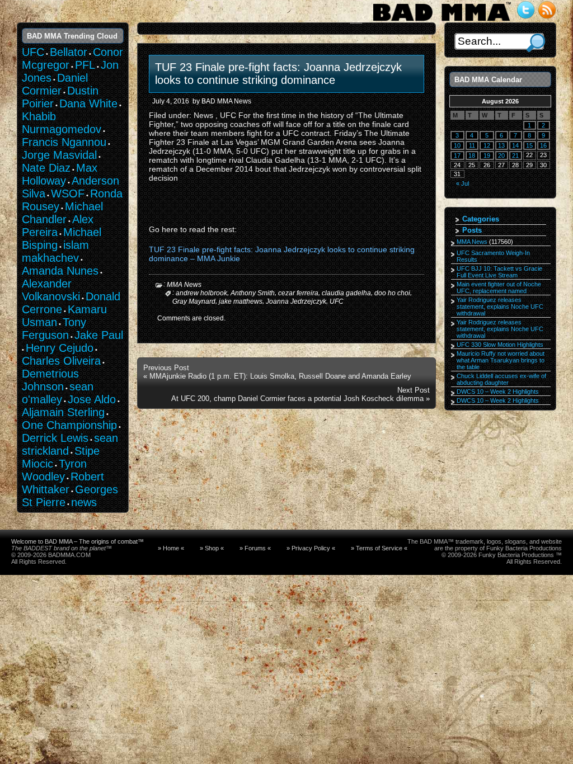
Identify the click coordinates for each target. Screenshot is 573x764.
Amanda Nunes (60, 271)
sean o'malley (57, 392)
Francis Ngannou (64, 142)
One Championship (69, 425)
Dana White (88, 103)
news (84, 502)
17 (457, 155)
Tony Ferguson (54, 328)
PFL (85, 65)
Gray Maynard (193, 301)
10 (457, 145)
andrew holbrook (201, 293)
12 (486, 145)
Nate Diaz (46, 168)
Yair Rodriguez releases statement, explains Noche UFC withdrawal (500, 306)
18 (471, 155)
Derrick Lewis (55, 438)
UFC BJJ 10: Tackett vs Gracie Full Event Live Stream (499, 272)
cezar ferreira (298, 293)
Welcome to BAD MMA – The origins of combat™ (77, 541)
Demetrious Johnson (50, 380)
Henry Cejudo (59, 348)
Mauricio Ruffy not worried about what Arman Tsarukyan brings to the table (500, 360)
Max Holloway (59, 174)
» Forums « (255, 548)
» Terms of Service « (379, 548)
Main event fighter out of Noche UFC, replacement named (499, 287)
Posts (472, 230)
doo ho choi (392, 293)
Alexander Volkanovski (51, 290)
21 (515, 155)
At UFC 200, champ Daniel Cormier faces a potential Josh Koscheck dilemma (297, 398)
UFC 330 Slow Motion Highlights (500, 344)
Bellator (68, 52)
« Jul (462, 183)
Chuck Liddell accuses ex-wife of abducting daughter (501, 379)
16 (543, 145)
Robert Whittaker (63, 483)
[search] (536, 43)
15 (529, 145)
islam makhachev (55, 251)
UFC (337, 301)
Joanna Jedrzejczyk (296, 301)
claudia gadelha (346, 293)
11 (472, 145)
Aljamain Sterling (63, 412)
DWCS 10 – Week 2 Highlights (498, 391)
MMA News (184, 285)
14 (515, 145)
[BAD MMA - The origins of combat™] (442, 21)
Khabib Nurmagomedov (61, 122)
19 (486, 155)
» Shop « (212, 548)
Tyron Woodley (54, 470)
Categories (480, 219)
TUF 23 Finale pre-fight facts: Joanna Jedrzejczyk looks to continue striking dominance (278, 73)
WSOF (67, 193)
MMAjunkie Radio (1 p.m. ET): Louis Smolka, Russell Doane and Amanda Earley (280, 376)
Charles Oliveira (61, 361)
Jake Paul (98, 335)
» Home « (171, 548)
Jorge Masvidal (59, 155)
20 (501, 155)
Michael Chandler (62, 212)
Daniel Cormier (55, 84)
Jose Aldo (92, 399)
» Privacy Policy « (310, 548)
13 (501, 145)
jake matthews (240, 301)
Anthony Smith (253, 293)
